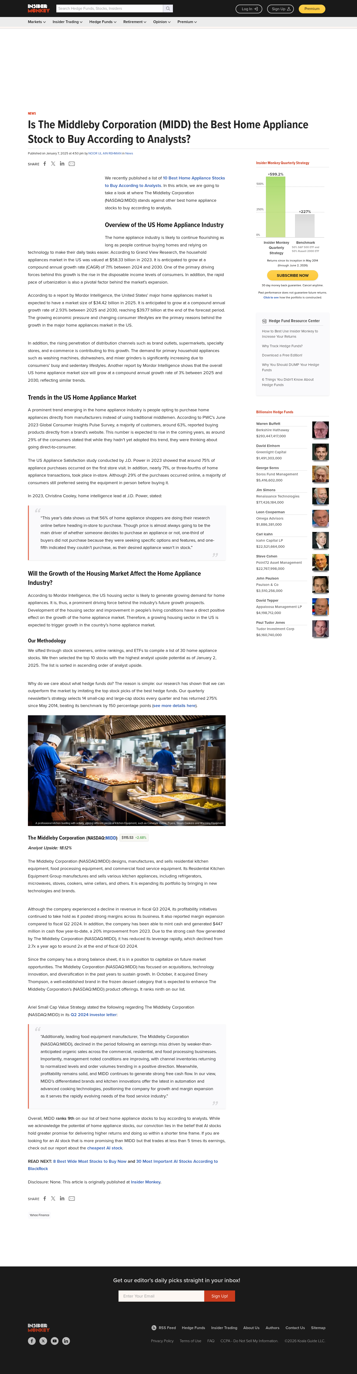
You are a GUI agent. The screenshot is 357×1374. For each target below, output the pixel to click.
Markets (35, 22)
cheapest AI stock (104, 1148)
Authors (273, 1328)
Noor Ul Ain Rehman (105, 153)
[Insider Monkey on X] (45, 1341)
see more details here (174, 705)
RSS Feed (167, 1328)
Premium (312, 8)
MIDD (110, 838)
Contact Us (295, 1328)
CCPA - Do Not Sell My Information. (250, 1341)
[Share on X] (54, 163)
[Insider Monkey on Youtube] (56, 1341)
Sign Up (278, 9)
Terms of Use (190, 1341)
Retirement (133, 22)
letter (111, 1015)
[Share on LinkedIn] (62, 163)
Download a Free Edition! (282, 355)
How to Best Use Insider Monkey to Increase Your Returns (290, 334)
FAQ (210, 1341)
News (32, 113)
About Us (251, 1328)
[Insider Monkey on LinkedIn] (68, 1341)
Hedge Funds (101, 22)
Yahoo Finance (39, 1215)
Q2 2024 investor (88, 1015)
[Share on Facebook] (45, 163)
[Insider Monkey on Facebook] (33, 1341)
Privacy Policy (162, 1341)
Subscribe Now (293, 275)
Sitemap (318, 1328)
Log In (247, 9)
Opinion (160, 22)
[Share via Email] (71, 163)
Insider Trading (66, 22)
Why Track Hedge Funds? (282, 346)
